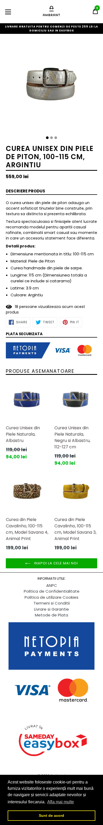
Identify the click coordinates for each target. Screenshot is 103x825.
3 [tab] (55, 137)
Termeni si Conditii (52, 603)
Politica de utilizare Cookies (51, 597)
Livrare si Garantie (51, 609)
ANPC (51, 585)
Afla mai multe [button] (60, 802)
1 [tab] (47, 137)
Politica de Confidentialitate (51, 591)
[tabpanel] (51, 87)
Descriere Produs (25, 191)
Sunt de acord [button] (51, 815)
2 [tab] (51, 137)
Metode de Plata (51, 615)
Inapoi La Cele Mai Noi (55, 563)
